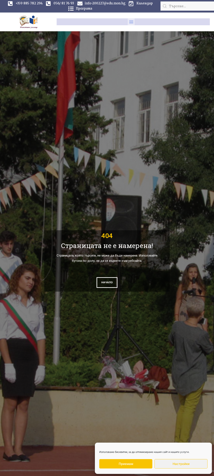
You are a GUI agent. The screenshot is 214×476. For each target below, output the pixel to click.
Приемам (126, 464)
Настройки (181, 464)
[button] (131, 21)
